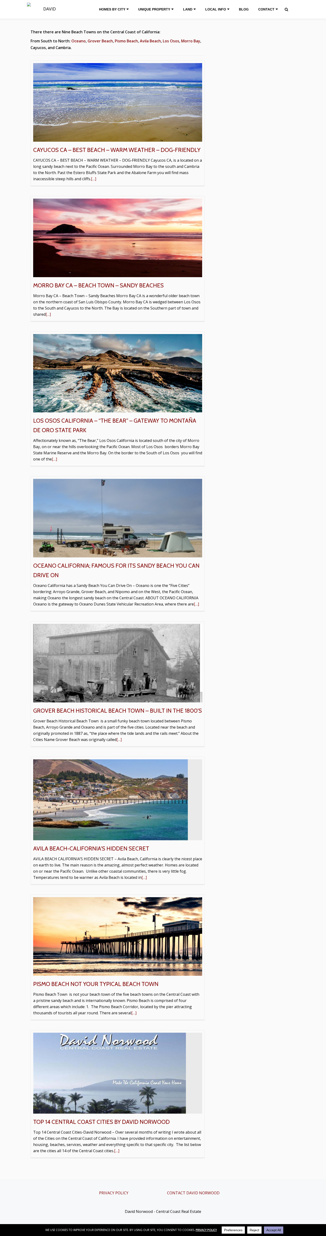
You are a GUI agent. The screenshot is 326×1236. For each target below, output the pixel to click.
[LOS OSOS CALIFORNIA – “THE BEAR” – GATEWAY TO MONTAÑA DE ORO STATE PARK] (117, 372)
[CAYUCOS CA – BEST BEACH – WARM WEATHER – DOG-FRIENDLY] (117, 102)
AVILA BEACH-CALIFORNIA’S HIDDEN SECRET (91, 848)
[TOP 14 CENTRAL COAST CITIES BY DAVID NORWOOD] (109, 1072)
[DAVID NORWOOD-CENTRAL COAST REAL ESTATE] (48, 9)
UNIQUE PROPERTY (154, 9)
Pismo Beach (126, 41)
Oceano (78, 41)
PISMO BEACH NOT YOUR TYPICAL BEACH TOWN (95, 984)
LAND (187, 9)
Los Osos (171, 41)
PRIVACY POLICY (113, 1193)
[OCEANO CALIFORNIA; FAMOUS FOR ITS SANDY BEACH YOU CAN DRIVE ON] (117, 517)
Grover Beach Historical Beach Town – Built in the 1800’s (117, 710)
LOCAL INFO (215, 9)
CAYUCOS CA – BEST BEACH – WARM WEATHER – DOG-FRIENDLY (116, 149)
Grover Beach (100, 41)
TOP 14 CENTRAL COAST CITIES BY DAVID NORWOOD (101, 1121)
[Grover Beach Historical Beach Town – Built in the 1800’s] (117, 662)
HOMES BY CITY (112, 9)
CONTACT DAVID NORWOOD (193, 1193)
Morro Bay (190, 41)
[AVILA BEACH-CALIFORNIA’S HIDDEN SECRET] (110, 799)
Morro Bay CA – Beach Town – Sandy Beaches (98, 285)
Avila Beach (150, 41)
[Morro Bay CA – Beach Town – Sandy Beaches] (117, 237)
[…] (93, 178)
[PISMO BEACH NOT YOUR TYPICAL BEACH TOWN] (117, 936)
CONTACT (266, 9)
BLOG (244, 9)
